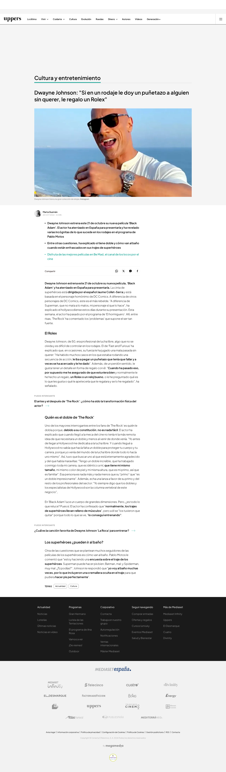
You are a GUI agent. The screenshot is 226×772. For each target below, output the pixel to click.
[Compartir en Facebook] (137, 271)
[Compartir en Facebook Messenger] (130, 271)
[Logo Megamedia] (114, 745)
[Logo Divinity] (171, 685)
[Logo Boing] (132, 696)
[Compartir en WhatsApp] (116, 271)
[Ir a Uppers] (12, 19)
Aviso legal (50, 732)
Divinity (167, 638)
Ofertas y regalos (142, 619)
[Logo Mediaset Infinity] (55, 685)
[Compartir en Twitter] (123, 271)
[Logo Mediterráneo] (151, 717)
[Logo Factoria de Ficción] (93, 696)
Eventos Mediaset (142, 632)
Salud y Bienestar (142, 638)
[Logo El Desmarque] (55, 696)
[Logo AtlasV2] (74, 717)
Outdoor (74, 651)
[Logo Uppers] (94, 706)
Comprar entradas (142, 613)
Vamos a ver (76, 639)
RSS (167, 732)
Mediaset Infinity (172, 613)
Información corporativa (68, 732)
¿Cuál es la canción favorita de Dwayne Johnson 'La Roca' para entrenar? (81, 530)
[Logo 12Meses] (171, 706)
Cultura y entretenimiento (67, 77)
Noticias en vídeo (47, 632)
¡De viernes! (75, 645)
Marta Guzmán (50, 212)
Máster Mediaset (110, 651)
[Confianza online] (113, 760)
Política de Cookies (135, 732)
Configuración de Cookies (113, 732)
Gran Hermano (77, 613)
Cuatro (167, 632)
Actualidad (60, 586)
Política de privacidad (90, 732)
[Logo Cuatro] (132, 685)
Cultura (73, 586)
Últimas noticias (46, 625)
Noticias (42, 613)
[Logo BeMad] (55, 706)
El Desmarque (171, 625)
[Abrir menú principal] (220, 19)
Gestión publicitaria (155, 732)
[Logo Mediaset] (113, 671)
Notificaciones (109, 635)
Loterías (42, 619)
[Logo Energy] (171, 696)
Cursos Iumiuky (141, 625)
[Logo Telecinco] (94, 685)
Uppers (167, 619)
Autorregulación (109, 629)
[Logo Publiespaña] (113, 717)
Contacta (106, 613)
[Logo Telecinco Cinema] (132, 706)
